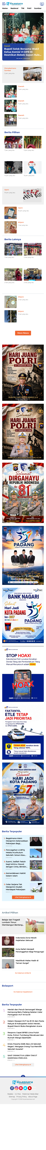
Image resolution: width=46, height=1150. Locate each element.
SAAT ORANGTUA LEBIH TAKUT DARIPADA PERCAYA (22, 1056)
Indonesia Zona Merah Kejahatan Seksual (26, 939)
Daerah (7, 46)
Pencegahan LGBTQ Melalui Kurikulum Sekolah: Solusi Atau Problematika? (15, 852)
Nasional (14, 8)
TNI (22, 8)
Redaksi (10, 1094)
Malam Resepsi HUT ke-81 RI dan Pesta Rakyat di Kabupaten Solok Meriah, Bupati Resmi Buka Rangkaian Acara (26, 1023)
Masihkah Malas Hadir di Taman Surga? (27, 961)
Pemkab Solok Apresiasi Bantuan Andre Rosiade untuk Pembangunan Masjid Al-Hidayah (22, 53)
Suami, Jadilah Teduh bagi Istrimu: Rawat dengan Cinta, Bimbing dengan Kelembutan (16, 864)
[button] (17, 58)
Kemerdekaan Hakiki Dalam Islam (16, 874)
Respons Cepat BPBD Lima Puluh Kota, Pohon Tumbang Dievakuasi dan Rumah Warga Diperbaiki (26, 1035)
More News (23, 333)
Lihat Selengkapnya (22, 897)
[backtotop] (23, 1077)
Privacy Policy (21, 1097)
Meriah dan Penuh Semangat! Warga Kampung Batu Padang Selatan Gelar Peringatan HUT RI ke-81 (25, 1012)
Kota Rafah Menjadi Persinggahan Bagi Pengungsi (30, 950)
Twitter (26, 1091)
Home (5, 8)
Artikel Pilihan (10, 912)
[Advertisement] (23, 1127)
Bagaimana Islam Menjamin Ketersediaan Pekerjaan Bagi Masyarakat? (17, 841)
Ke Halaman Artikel (22, 973)
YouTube (31, 1091)
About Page (34, 1088)
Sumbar (37, 8)
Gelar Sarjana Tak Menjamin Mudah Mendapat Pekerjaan (15, 887)
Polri (29, 8)
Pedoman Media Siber (30, 1094)
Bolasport (7, 985)
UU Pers (18, 1094)
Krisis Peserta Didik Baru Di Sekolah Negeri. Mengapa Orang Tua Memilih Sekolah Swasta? (25, 1046)
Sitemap (12, 1097)
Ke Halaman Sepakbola (22, 992)
